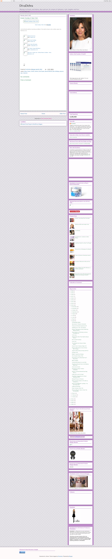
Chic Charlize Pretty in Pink (77, 355)
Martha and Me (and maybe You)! (82, 224)
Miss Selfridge (55, 71)
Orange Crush (75, 352)
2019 (72, 292)
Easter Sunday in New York (40, 24)
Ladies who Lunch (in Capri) (78, 374)
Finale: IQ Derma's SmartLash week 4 (83, 255)
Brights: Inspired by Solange (78, 354)
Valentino (25, 73)
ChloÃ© (32, 71)
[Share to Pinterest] (53, 69)
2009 (72, 402)
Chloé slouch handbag (32, 40)
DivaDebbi (73, 123)
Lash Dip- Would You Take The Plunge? (83, 242)
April (73, 320)
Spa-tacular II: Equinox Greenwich (79, 324)
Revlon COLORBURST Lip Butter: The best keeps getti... (80, 384)
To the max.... (75, 335)
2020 (72, 291)
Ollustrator (60, 556)
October (74, 310)
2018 (72, 294)
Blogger (70, 556)
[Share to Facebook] (51, 69)
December (74, 306)
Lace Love (74, 341)
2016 (72, 298)
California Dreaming (76, 386)
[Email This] (48, 69)
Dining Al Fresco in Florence (78, 378)
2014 (72, 301)
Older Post (63, 113)
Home (43, 113)
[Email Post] (45, 69)
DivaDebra (26, 5)
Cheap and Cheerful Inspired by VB (79, 325)
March (73, 393)
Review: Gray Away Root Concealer (82, 218)
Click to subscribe (73, 137)
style (21, 73)
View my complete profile (75, 130)
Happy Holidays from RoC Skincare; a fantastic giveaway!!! (83, 268)
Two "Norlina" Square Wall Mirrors (34, 48)
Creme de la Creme (76, 366)
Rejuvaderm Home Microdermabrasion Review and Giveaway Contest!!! (83, 274)
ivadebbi (49, 24)
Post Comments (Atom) (46, 118)
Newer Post (23, 113)
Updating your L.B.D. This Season (79, 327)
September (74, 311)
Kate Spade (41, 71)
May (73, 319)
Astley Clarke (27, 71)
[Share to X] (50, 69)
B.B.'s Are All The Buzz (76, 339)
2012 (72, 305)
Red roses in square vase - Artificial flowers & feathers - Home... (40, 52)
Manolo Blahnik (48, 71)
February (74, 394)
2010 (72, 400)
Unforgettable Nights (76, 322)
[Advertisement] (79, 167)
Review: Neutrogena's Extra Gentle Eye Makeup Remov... (80, 330)
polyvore (62, 71)
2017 (72, 296)
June (73, 317)
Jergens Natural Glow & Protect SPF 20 (80, 350)
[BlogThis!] (49, 69)
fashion (36, 71)
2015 (72, 299)
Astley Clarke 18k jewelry (32, 44)
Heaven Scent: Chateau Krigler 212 (79, 346)
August (73, 313)
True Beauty (77, 230)
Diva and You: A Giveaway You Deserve (83, 249)
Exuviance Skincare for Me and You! (82, 261)
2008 (72, 404)
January (74, 396)
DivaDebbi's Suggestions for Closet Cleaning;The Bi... (79, 377)
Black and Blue (75, 360)
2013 (72, 303)
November (74, 308)
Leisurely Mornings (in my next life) (79, 362)
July (73, 315)
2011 (72, 398)
